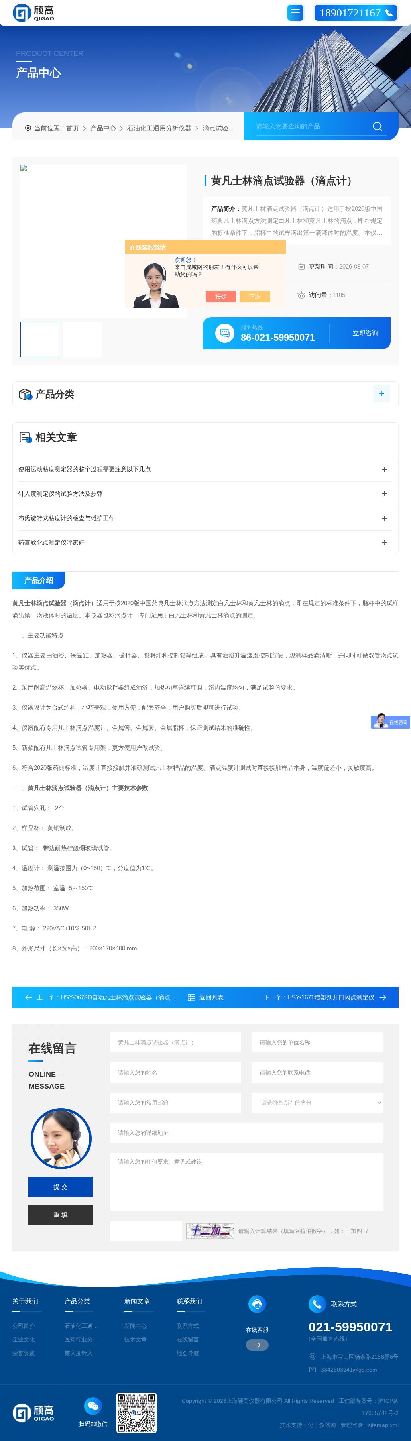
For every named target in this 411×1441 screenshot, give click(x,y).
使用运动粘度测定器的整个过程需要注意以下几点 (84, 469)
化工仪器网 (322, 1425)
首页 (72, 128)
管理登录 (352, 1425)
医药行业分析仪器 (83, 1339)
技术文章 (135, 1339)
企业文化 (23, 1339)
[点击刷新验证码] (210, 1231)
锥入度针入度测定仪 (83, 1353)
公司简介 (23, 1326)
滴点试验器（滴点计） (235, 128)
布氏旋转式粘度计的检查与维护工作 (66, 518)
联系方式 (188, 1326)
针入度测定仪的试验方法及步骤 (60, 493)
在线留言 (188, 1339)
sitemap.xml (383, 1425)
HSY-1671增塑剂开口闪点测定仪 (330, 997)
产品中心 (103, 128)
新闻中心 (135, 1326)
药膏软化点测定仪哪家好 (51, 542)
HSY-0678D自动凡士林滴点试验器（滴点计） (121, 997)
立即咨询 (365, 333)
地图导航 (188, 1353)
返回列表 (211, 997)
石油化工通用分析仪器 (159, 128)
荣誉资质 (23, 1353)
